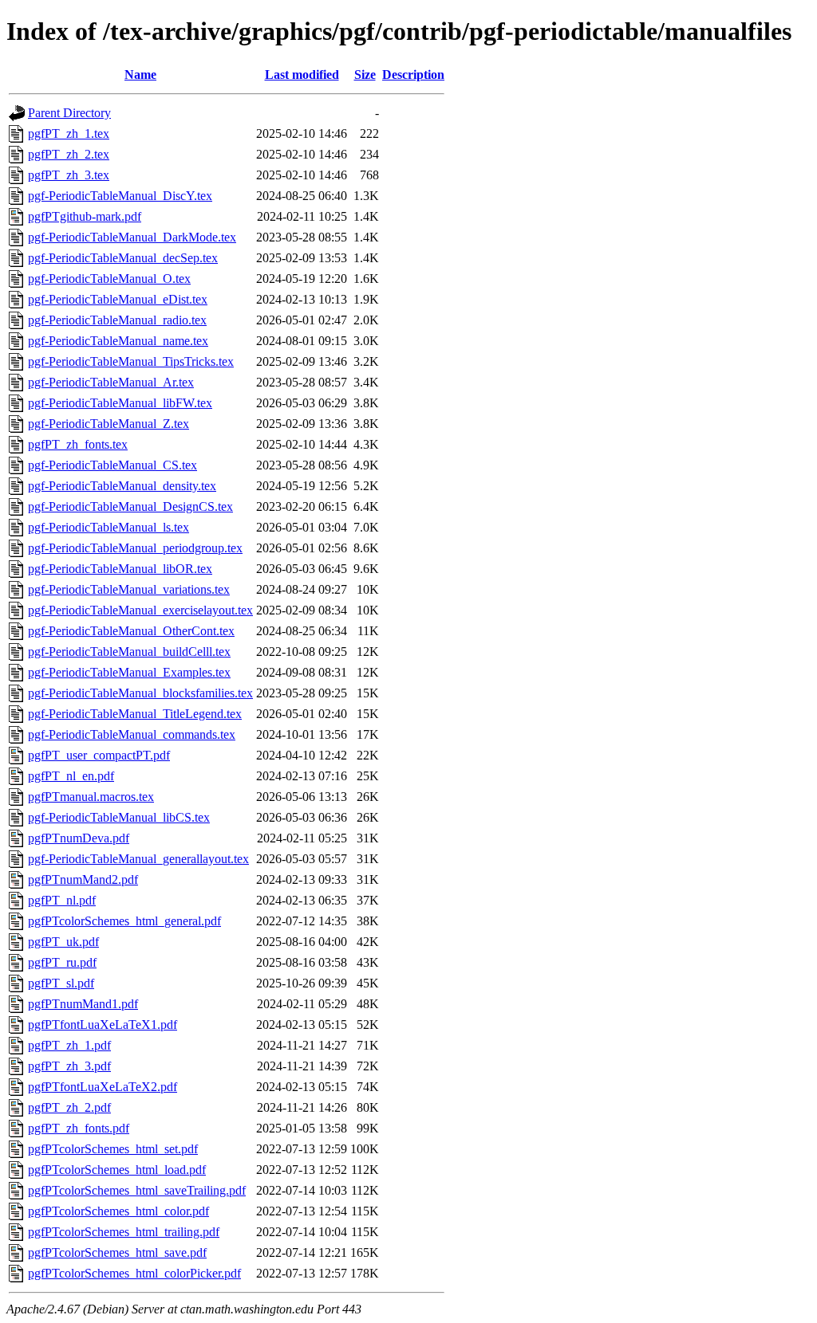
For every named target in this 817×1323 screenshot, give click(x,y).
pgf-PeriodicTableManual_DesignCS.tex (130, 506)
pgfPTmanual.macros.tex (91, 796)
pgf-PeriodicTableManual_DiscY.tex (120, 195)
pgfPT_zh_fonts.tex (78, 444)
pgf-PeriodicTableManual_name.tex (118, 340)
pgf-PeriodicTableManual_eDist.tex (117, 299)
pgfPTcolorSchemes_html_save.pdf (117, 1252)
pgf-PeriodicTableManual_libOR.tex (120, 568)
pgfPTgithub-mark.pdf (84, 216)
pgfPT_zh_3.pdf (69, 1066)
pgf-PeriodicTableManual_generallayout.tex (138, 859)
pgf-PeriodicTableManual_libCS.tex (119, 817)
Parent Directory (69, 113)
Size (365, 74)
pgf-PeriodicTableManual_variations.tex (129, 589)
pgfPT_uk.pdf (63, 941)
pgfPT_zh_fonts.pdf (78, 1128)
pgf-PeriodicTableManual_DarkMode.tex (132, 237)
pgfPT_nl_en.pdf (71, 776)
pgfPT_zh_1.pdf (69, 1045)
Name (140, 74)
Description (413, 74)
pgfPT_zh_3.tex (68, 175)
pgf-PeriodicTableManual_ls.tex (108, 527)
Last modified (302, 74)
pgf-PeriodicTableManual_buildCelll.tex (129, 651)
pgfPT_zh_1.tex (68, 133)
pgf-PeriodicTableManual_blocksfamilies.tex (140, 693)
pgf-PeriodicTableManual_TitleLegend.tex (135, 713)
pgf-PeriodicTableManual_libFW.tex (120, 403)
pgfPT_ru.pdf (62, 962)
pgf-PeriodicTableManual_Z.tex (108, 423)
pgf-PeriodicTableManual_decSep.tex (123, 258)
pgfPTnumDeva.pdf (78, 838)
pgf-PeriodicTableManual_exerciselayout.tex (140, 610)
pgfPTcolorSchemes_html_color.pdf (118, 1211)
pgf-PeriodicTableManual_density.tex (122, 486)
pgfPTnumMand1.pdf (83, 1004)
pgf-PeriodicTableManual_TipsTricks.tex (131, 361)
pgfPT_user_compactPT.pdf (99, 755)
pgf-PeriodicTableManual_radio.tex (117, 320)
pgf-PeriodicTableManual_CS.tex (112, 465)
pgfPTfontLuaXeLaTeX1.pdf (102, 1024)
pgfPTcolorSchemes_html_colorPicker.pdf (134, 1273)
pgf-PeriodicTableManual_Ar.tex (111, 382)
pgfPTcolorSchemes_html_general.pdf (124, 921)
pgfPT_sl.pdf (61, 983)
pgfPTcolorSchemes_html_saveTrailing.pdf (137, 1190)
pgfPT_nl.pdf (62, 900)
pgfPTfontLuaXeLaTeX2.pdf (102, 1086)
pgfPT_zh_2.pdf (69, 1107)
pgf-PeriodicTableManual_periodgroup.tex (135, 548)
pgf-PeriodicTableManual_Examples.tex (129, 672)
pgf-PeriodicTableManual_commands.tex (131, 734)
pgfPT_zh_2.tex (68, 154)
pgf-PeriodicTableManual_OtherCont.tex (131, 631)
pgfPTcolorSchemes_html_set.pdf (113, 1149)
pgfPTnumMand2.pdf (83, 879)
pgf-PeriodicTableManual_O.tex (109, 278)
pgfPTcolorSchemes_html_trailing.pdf (123, 1232)
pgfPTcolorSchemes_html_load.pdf (117, 1169)
